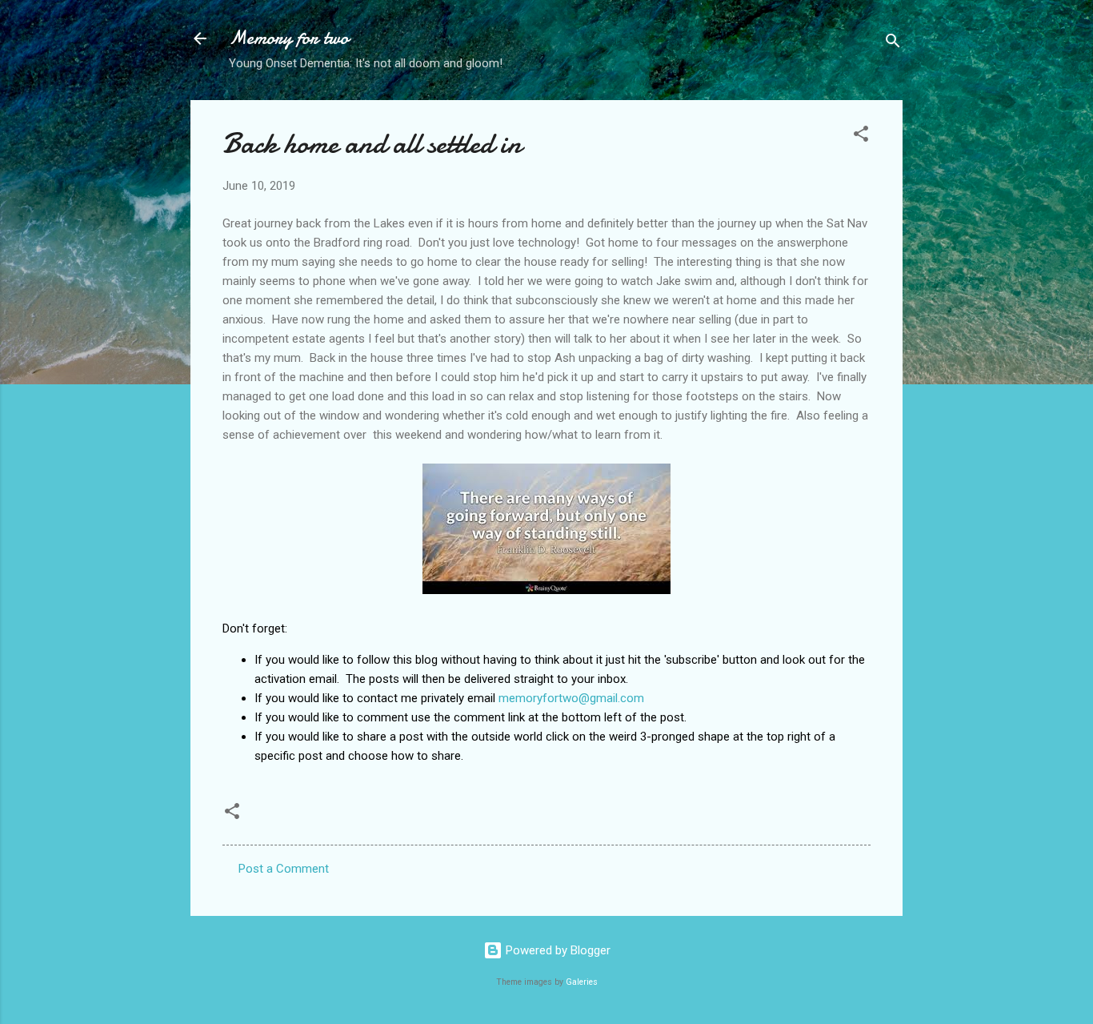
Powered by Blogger (556, 950)
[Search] (893, 43)
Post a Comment (283, 868)
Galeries (582, 982)
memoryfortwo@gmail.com (571, 698)
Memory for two (289, 38)
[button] (861, 136)
